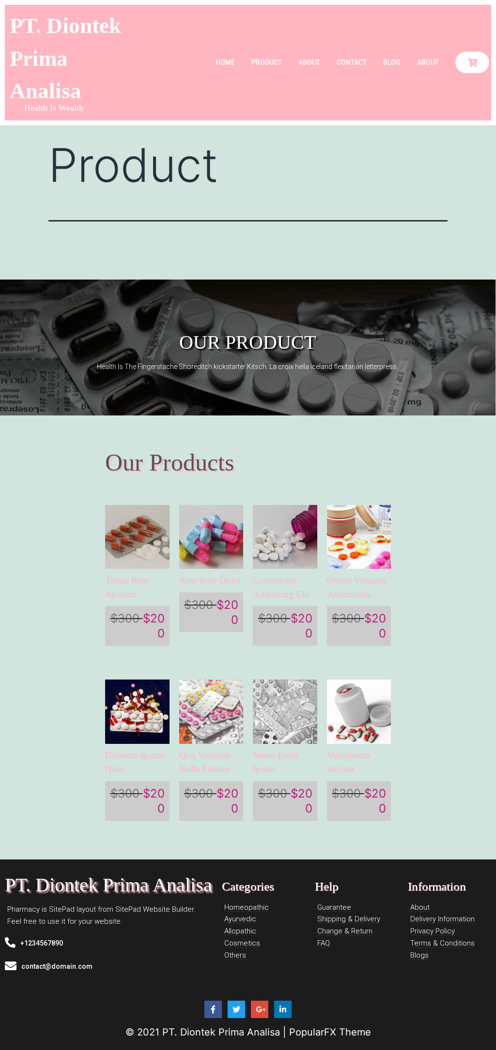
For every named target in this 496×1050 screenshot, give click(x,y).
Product (266, 62)
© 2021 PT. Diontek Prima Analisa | (207, 1032)
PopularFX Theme (330, 1032)
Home (225, 62)
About (309, 62)
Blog (392, 62)
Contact (352, 62)
